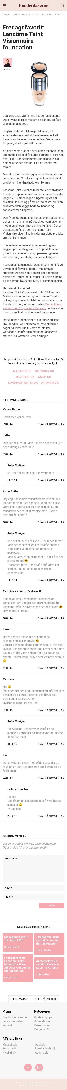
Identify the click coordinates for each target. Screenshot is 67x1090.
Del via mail (21, 999)
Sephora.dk (44, 371)
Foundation (28, 15)
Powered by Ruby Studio (33, 1085)
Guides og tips (43, 1017)
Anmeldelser (42, 1021)
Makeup (16, 15)
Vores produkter (13, 1021)
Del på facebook (47, 999)
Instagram (39, 1067)
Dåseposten (42, 1025)
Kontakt (7, 1025)
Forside (6, 15)
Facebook (28, 1067)
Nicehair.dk (25, 377)
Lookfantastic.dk (23, 382)
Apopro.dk (50, 382)
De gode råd (42, 1029)
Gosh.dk (44, 377)
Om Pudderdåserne (15, 1017)
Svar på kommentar (51, 424)
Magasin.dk (22, 371)
